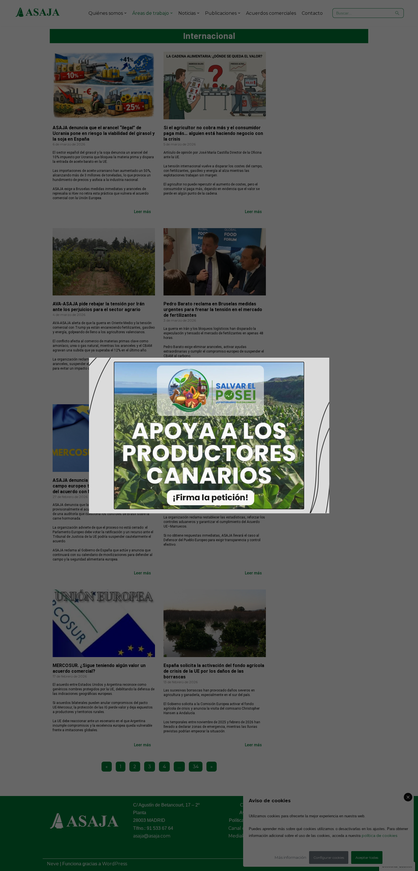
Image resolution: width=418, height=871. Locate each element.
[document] (209, 435)
